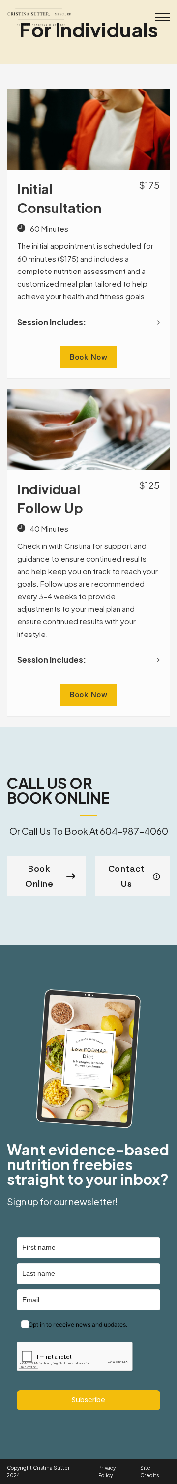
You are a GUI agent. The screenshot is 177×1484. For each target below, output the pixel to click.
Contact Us (126, 876)
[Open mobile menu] (162, 17)
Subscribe (88, 1400)
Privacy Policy (107, 1471)
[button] (88, 322)
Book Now (88, 357)
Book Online (39, 876)
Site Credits (149, 1471)
